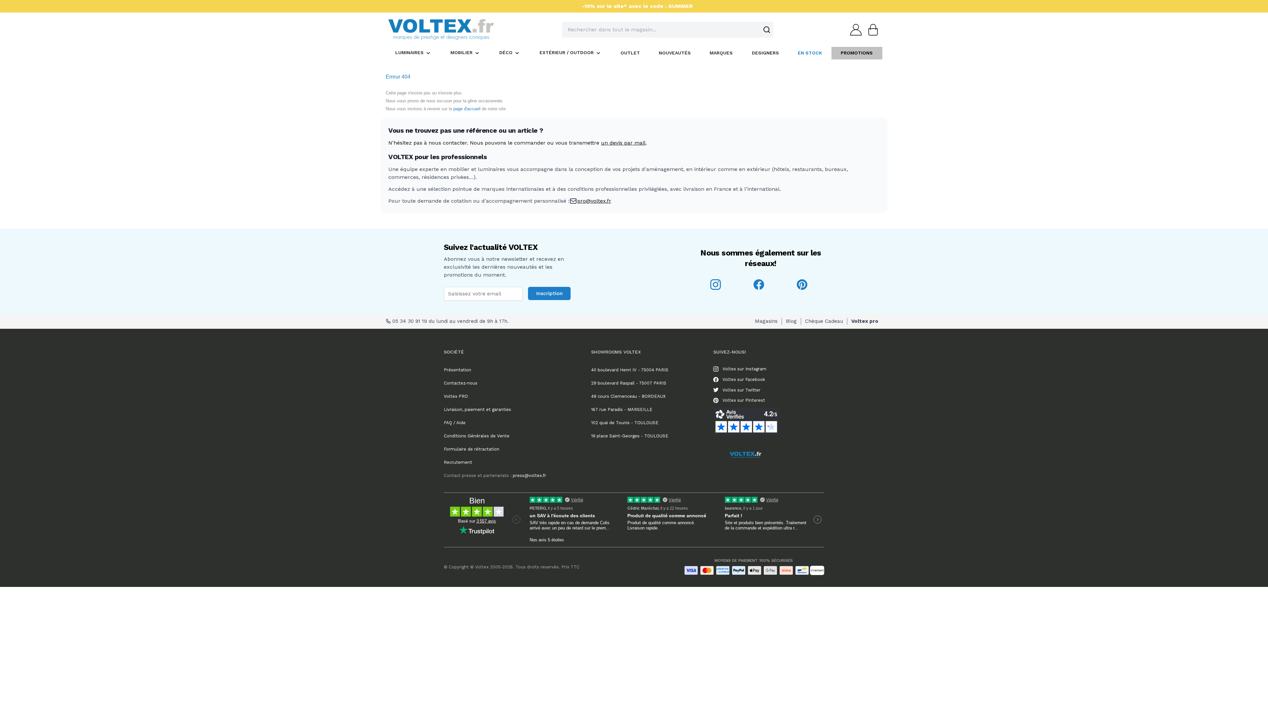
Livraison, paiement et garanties (477, 409)
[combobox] (667, 30)
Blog (791, 321)
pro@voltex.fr (594, 201)
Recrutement (458, 462)
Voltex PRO (456, 396)
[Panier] (871, 29)
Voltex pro (864, 321)
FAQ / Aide (455, 422)
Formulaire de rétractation (471, 449)
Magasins (766, 321)
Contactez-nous (460, 383)
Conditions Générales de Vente (477, 435)
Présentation (457, 369)
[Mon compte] (854, 29)
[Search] (766, 30)
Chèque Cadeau (824, 321)
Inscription (549, 293)
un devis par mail (623, 143)
